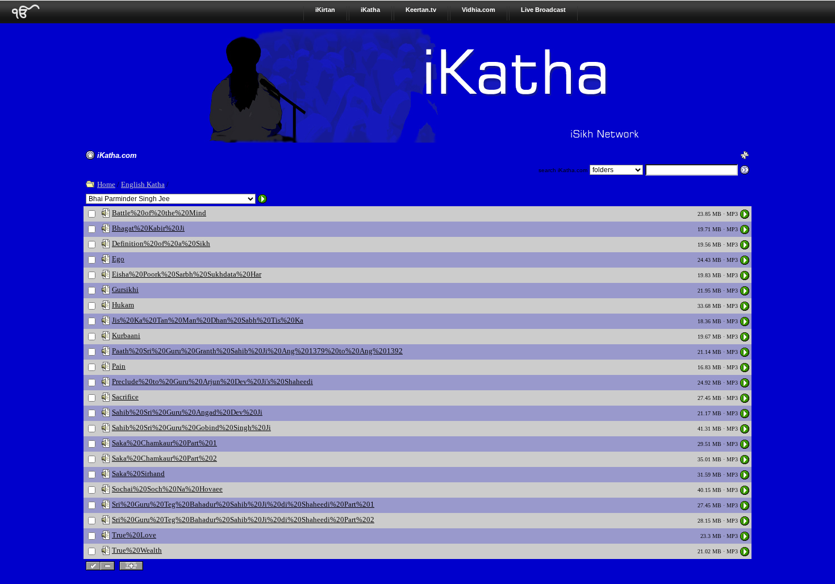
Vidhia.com (478, 9)
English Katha (143, 184)
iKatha (370, 9)
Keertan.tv (421, 9)
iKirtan (325, 9)
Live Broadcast (543, 9)
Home (106, 184)
